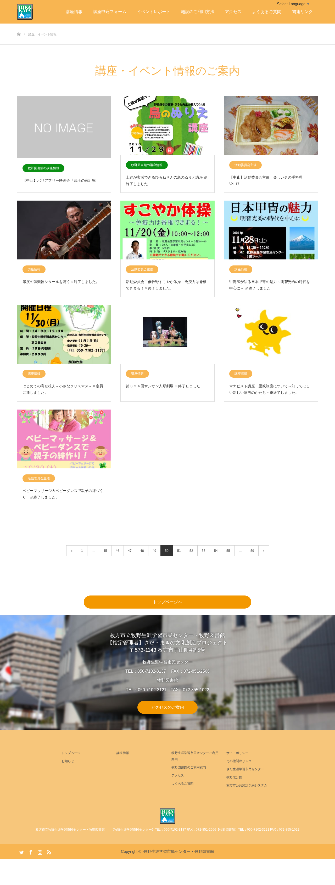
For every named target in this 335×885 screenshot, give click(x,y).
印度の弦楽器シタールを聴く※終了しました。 (61, 282)
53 (203, 551)
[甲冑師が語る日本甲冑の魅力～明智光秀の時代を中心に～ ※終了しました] (271, 230)
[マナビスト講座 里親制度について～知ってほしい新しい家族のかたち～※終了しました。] (271, 334)
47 (130, 551)
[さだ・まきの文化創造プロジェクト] (32, 12)
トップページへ (167, 602)
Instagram (39, 851)
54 (216, 551)
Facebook (30, 851)
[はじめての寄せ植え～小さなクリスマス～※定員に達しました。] (64, 334)
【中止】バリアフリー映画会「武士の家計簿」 (61, 180)
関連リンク (302, 11)
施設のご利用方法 (197, 11)
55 (228, 551)
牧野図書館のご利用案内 (188, 767)
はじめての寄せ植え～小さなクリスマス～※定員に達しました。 (63, 389)
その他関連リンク (239, 761)
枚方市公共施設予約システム (246, 785)
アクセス (233, 11)
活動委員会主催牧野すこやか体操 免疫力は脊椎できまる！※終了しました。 (166, 285)
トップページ (71, 753)
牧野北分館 (234, 777)
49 (154, 551)
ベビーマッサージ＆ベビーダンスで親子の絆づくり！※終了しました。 (63, 494)
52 (191, 551)
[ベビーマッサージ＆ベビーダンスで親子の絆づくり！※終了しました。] (64, 439)
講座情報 (74, 11)
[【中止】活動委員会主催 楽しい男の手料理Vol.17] (271, 126)
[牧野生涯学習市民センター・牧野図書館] (167, 816)
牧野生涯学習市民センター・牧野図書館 (178, 851)
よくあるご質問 (266, 11)
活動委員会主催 (245, 165)
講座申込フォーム (109, 11)
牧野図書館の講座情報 (43, 168)
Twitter (21, 851)
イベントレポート (153, 11)
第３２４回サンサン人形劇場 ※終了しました (163, 386)
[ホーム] (18, 25)
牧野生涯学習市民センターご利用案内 (195, 756)
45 (105, 551)
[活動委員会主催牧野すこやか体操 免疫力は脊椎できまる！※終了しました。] (167, 230)
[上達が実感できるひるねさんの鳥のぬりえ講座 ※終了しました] (167, 126)
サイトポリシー (237, 753)
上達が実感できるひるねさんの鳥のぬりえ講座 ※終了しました (167, 180)
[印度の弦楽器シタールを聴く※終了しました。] (64, 230)
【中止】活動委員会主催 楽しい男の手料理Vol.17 (266, 180)
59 (252, 551)
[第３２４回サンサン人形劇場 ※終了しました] (167, 334)
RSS (48, 851)
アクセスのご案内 (167, 707)
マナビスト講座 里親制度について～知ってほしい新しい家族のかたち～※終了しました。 (269, 389)
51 (179, 551)
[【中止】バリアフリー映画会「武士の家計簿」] (64, 127)
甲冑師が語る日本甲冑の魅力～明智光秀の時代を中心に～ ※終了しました (269, 285)
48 (142, 551)
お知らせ (68, 761)
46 (117, 551)
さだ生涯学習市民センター (245, 769)
